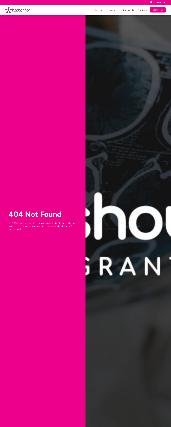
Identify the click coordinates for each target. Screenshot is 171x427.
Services (99, 10)
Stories (141, 10)
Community (128, 10)
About (113, 10)
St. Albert (158, 2)
